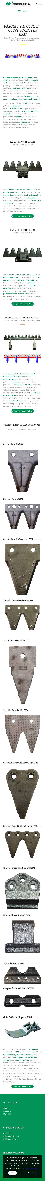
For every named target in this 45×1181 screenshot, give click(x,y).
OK (12, 1173)
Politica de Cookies (32, 1168)
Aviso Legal (7, 1133)
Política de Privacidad (11, 1136)
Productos (7, 1111)
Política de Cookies (10, 1139)
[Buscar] (36, 4)
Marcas (6, 1108)
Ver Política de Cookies (27, 1173)
